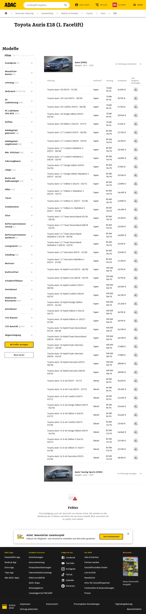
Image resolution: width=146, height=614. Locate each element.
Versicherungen (36, 557)
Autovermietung (36, 562)
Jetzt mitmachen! (111, 536)
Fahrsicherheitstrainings (40, 572)
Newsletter (89, 577)
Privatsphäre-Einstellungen (87, 604)
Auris (103, 13)
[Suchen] (65, 5)
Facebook (70, 557)
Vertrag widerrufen (29, 609)
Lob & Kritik (90, 572)
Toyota (89, 13)
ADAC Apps (9, 553)
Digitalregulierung (123, 604)
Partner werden (91, 562)
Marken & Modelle (69, 13)
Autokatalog (47, 13)
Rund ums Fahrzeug (24, 13)
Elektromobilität (37, 577)
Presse (87, 593)
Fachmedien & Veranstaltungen (99, 588)
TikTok (69, 574)
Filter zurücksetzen (25, 55)
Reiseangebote (36, 588)
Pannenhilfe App (12, 557)
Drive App (9, 567)
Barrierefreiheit (134, 609)
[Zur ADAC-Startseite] (10, 5)
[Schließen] (128, 534)
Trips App (9, 572)
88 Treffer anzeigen (19, 344)
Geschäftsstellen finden (95, 567)
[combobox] (46, 5)
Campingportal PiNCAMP (40, 593)
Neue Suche (19, 355)
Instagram (71, 569)
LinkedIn (70, 580)
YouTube (70, 563)
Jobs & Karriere (91, 557)
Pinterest (70, 586)
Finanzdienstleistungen (40, 567)
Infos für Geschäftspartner (97, 583)
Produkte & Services (37, 553)
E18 (114, 13)
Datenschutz (52, 604)
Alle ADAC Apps (12, 577)
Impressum (25, 604)
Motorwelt (127, 553)
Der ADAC (88, 553)
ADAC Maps (34, 583)
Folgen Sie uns (67, 553)
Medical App (10, 562)
